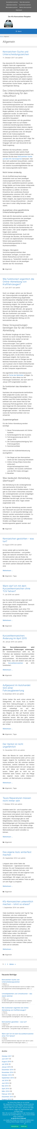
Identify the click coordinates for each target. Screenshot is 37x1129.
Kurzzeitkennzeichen (12, 2)
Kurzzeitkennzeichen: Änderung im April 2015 (15, 637)
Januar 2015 (6, 1067)
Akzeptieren (14, 1126)
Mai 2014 (5, 1086)
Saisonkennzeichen (11, 4)
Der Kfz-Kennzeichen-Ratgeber (19, 17)
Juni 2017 (5, 1059)
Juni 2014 (5, 1083)
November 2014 (7, 1072)
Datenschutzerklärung (17, 1123)
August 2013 (6, 1099)
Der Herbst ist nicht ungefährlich (13, 745)
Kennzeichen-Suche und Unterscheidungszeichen (16, 53)
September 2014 (8, 1078)
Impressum (19, 10)
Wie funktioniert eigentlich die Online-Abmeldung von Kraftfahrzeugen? (18, 282)
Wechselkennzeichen (12, 7)
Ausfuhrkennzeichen (25, 4)
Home (1, 36)
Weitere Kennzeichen (25, 7)
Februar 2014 (6, 1094)
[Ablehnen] (35, 1114)
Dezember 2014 (7, 1070)
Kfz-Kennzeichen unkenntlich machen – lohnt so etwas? (18, 903)
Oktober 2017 (7, 1056)
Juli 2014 (5, 1080)
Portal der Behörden (16, 375)
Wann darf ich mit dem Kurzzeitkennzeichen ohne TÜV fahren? (16, 589)
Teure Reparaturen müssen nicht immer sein (17, 799)
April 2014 (5, 1088)
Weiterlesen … (8, 570)
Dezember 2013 (7, 1097)
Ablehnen (24, 1126)
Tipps (15, 576)
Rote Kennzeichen (25, 2)
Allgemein (8, 269)
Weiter (12, 964)
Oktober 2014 (7, 1075)
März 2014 (5, 1091)
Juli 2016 (5, 1064)
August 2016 (6, 1061)
